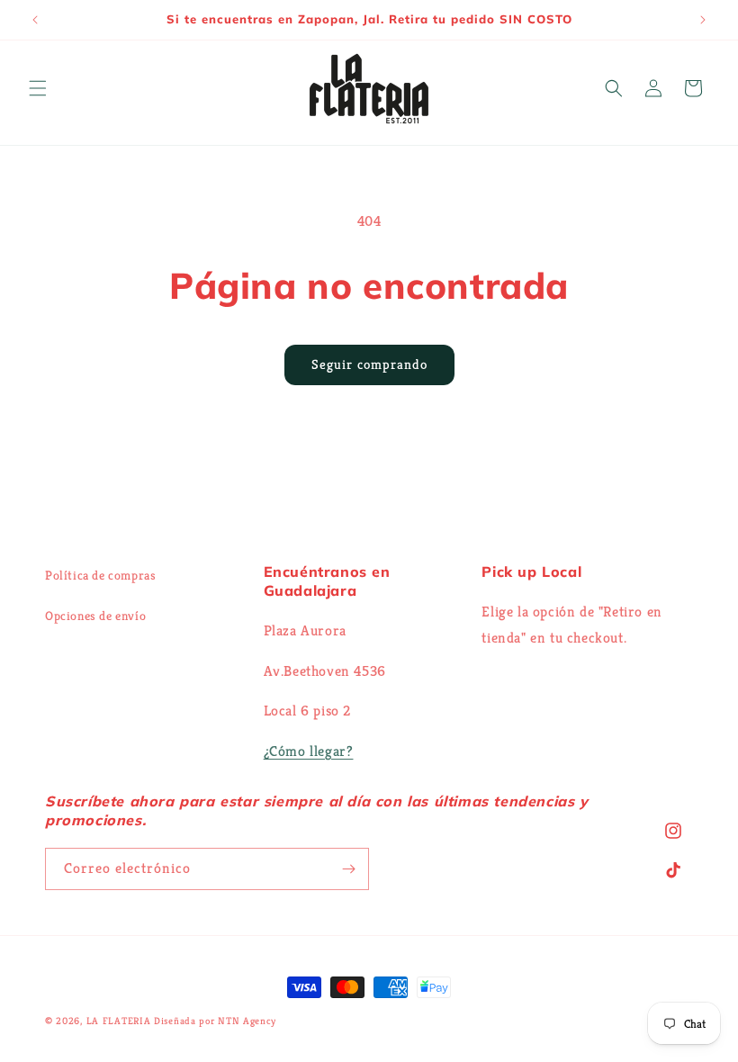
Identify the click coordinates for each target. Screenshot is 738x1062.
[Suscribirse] (348, 869)
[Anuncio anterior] (35, 20)
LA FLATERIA (118, 1020)
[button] (38, 88)
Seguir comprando (369, 364)
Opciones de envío (95, 616)
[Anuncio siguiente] (703, 20)
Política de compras (100, 575)
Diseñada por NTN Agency (215, 1020)
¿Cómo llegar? (309, 751)
